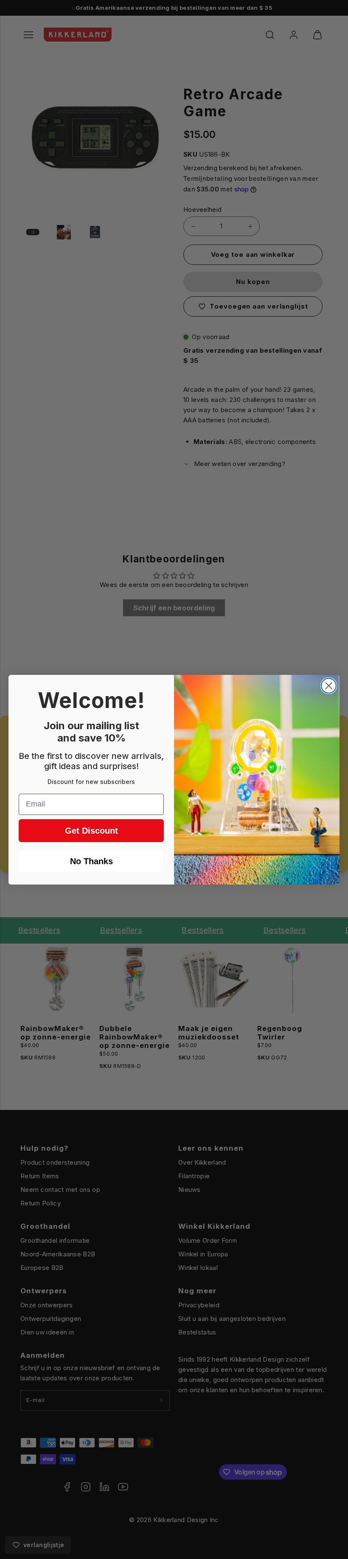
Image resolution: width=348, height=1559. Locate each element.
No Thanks (91, 861)
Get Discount (91, 830)
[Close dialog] (328, 685)
